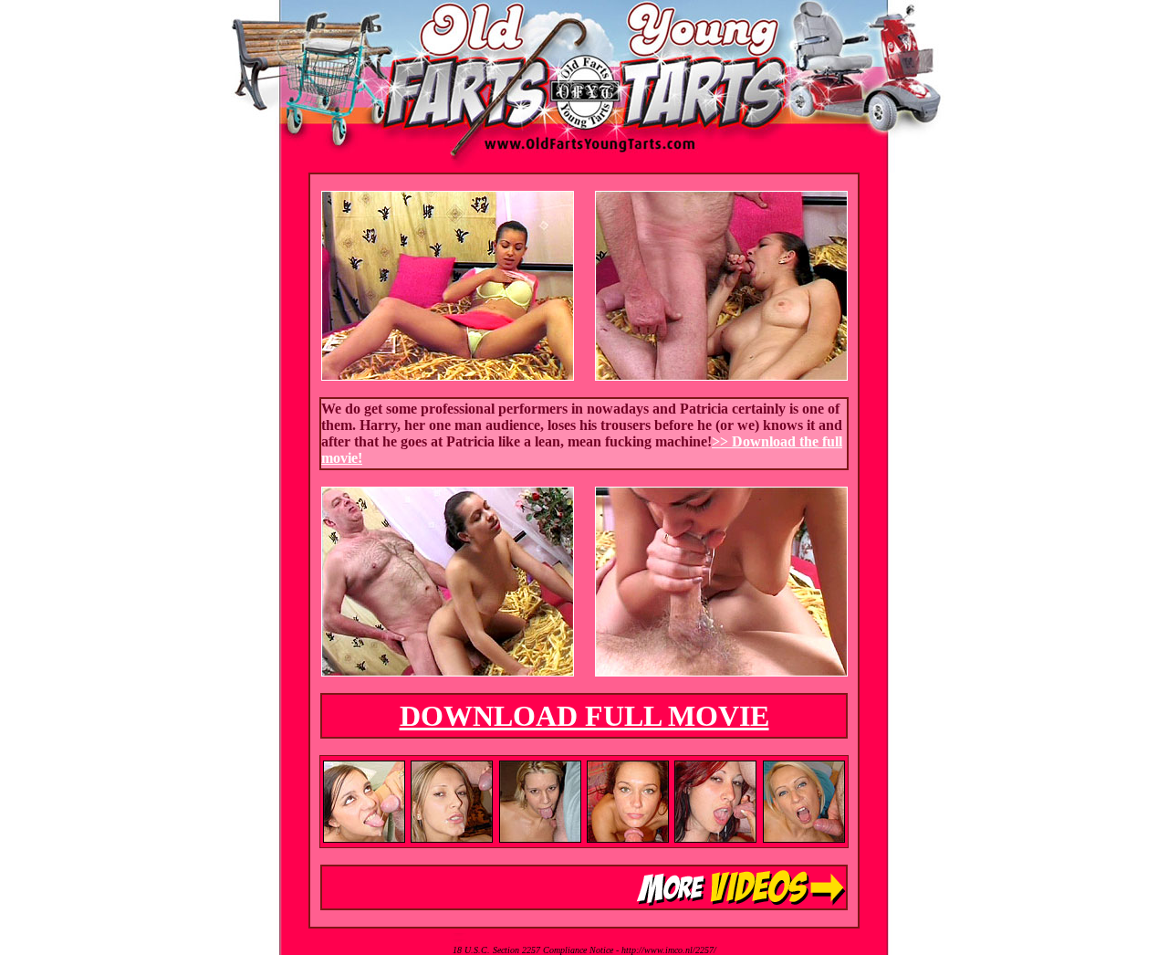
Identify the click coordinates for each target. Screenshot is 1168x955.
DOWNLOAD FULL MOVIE (584, 715)
